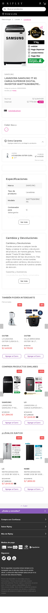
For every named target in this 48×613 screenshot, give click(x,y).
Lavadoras (27, 19)
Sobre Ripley (6, 527)
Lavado (17, 19)
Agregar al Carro (11, 356)
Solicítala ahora (14, 111)
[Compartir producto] (41, 27)
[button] (44, 3)
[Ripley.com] (14, 3)
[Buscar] (5, 9)
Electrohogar (6, 19)
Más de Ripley (7, 534)
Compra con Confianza (10, 519)
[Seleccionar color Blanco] (6, 130)
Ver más (24, 222)
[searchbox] (27, 9)
